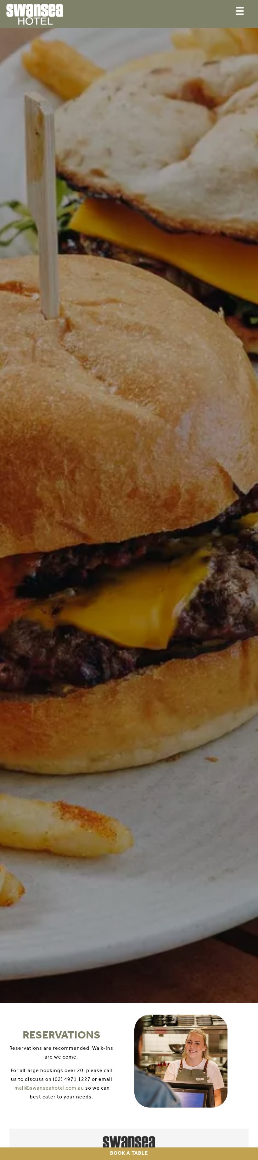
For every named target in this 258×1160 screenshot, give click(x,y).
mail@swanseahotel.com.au (49, 1088)
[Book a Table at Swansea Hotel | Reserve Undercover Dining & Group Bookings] (34, 16)
